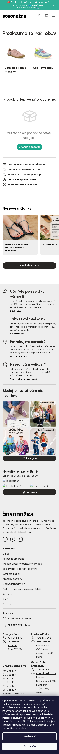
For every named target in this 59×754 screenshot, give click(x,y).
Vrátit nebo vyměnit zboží (23, 379)
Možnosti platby (11, 573)
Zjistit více (15, 311)
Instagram (31, 458)
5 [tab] (33, 81)
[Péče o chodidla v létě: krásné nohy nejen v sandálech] (20, 227)
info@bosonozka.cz (19, 618)
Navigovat (32, 492)
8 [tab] (53, 81)
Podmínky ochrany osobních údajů (22, 588)
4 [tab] (26, 81)
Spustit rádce (17, 333)
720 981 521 (43, 669)
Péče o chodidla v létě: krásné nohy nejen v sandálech (17, 247)
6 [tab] (39, 81)
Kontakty (7, 593)
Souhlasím (29, 746)
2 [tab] (12, 81)
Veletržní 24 (43, 641)
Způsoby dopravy (12, 578)
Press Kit (7, 604)
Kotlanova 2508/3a (13, 643)
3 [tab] (19, 81)
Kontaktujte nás (18, 356)
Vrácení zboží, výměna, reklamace (22, 563)
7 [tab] (46, 81)
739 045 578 (15, 637)
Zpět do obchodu (29, 147)
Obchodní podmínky (14, 583)
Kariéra (7, 598)
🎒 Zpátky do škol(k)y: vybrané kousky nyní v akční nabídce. (28, 3)
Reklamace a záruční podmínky (21, 568)
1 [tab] (7, 258)
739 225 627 (15, 625)
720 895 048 (43, 637)
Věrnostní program (13, 558)
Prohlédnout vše (29, 265)
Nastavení (30, 736)
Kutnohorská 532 (46, 673)
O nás (6, 553)
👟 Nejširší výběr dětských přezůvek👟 (30, 6)
